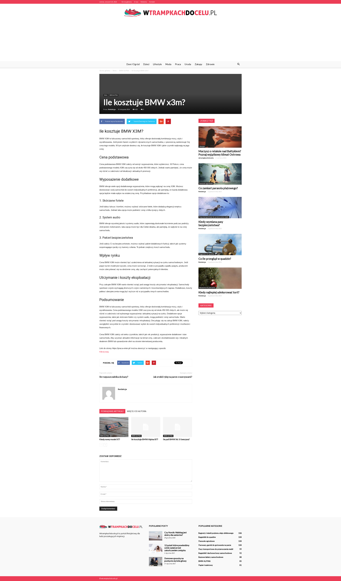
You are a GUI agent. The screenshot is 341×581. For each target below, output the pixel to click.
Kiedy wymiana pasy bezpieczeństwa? (210, 223)
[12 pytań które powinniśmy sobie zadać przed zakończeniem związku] (155, 548)
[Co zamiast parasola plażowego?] (220, 174)
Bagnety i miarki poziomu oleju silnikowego (216, 533)
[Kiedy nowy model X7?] (113, 427)
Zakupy (198, 64)
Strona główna (126, 2)
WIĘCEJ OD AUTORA (136, 411)
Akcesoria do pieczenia (207, 288)
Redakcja (112, 109)
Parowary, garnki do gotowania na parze (214, 545)
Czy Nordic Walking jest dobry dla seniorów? (175, 533)
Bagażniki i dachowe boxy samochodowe (215, 553)
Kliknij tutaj (104, 352)
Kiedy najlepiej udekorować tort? (218, 292)
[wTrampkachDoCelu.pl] (170, 13)
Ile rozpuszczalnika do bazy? (113, 376)
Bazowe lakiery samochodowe (210, 557)
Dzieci (146, 64)
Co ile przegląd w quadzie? (214, 258)
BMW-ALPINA (113, 95)
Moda (168, 64)
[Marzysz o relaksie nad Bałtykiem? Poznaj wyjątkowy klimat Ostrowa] (220, 137)
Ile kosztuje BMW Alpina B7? (144, 439)
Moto (105, 95)
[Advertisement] (170, 41)
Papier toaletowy (205, 565)
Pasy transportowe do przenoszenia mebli (213, 217)
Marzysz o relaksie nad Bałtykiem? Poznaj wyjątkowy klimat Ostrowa (219, 152)
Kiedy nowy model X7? (109, 439)
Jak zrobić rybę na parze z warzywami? (172, 376)
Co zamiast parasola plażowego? (218, 188)
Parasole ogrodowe (206, 183)
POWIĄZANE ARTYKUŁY (112, 411)
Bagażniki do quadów (206, 254)
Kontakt (152, 2)
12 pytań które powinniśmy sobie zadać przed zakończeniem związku (176, 548)
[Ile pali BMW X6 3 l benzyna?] (177, 427)
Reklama (144, 2)
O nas (136, 2)
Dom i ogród (133, 64)
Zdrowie (210, 64)
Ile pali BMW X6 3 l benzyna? (176, 439)
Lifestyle (157, 64)
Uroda (188, 64)
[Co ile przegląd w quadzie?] (220, 244)
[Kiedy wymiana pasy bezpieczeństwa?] (220, 207)
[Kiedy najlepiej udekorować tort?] (220, 278)
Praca (178, 64)
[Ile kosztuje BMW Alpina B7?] (145, 427)
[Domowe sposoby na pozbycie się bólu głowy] (155, 561)
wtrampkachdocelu (206, 158)
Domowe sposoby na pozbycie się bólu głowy (175, 559)
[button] (238, 64)
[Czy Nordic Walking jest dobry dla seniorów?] (155, 535)
